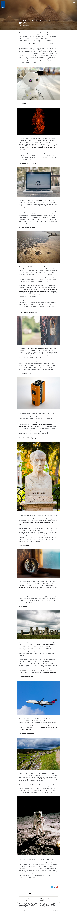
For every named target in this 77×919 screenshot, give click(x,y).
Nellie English (22, 25)
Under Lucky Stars (22, 910)
